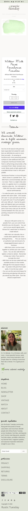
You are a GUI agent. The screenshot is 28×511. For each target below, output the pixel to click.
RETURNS (5, 471)
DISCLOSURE (7, 479)
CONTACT (5, 412)
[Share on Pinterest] (17, 116)
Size (14, 86)
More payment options (14, 112)
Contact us (13, 120)
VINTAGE (5, 400)
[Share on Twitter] (13, 116)
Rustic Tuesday (10, 507)
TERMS (4, 475)
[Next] (7, 21)
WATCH (4, 404)
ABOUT (4, 408)
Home (3, 14)
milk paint (8, 14)
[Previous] (4, 21)
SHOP (3, 396)
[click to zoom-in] (24, 21)
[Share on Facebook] (10, 116)
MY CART (19, 1)
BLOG (3, 387)
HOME (4, 383)
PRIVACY (5, 463)
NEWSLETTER (7, 392)
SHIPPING (5, 467)
